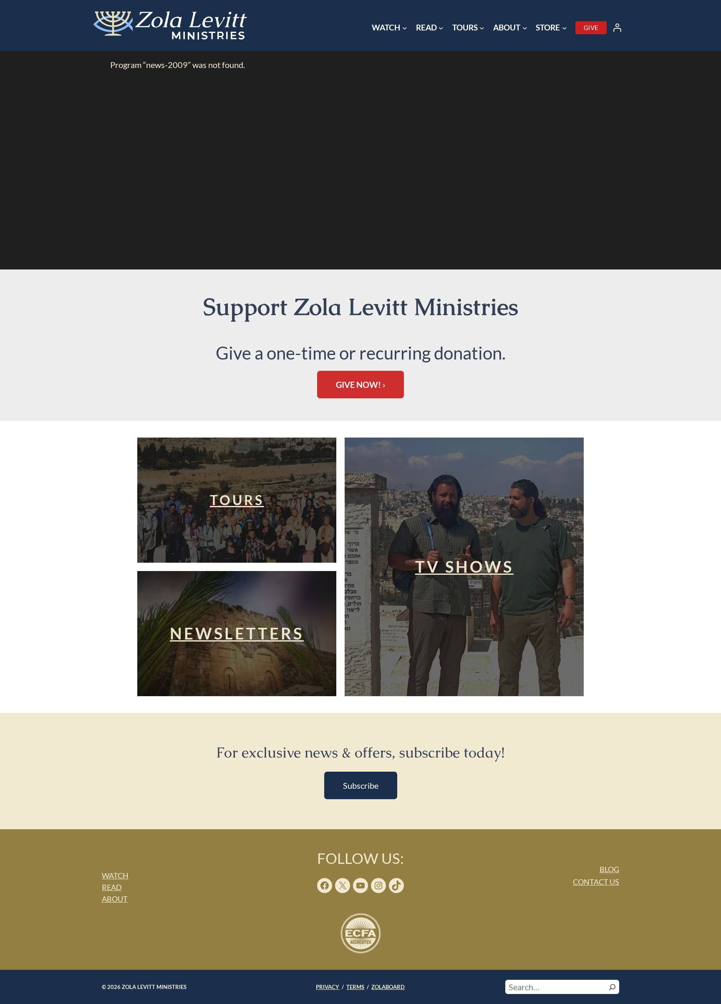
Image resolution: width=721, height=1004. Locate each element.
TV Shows (464, 566)
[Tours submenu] (481, 27)
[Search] (612, 986)
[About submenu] (524, 27)
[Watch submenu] (404, 27)
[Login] (617, 27)
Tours (237, 500)
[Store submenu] (564, 27)
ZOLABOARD (388, 987)
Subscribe (360, 785)
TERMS (355, 987)
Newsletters (237, 633)
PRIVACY (327, 987)
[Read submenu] (441, 27)
